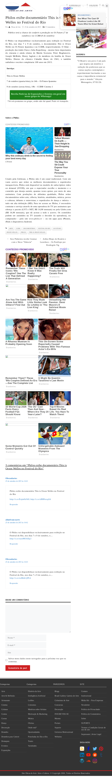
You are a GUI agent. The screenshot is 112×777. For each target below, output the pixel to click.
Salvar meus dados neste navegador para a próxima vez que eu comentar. (37, 660)
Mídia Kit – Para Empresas (92, 700)
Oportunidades (34, 732)
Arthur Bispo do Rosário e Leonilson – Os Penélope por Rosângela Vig (53, 242)
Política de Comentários (91, 714)
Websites (58, 737)
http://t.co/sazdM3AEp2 (20, 539)
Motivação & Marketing (37, 714)
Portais (57, 723)
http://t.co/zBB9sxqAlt (40, 499)
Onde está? (32, 728)
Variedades (32, 746)
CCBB (18, 228)
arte (11, 228)
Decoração (5, 728)
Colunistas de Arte (62, 700)
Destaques (5, 741)
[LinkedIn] (82, 756)
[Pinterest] (101, 750)
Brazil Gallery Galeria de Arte (67, 696)
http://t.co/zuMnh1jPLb (20, 578)
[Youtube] (88, 756)
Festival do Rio (44, 228)
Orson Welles (12, 232)
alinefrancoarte (12, 520)
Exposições (5, 750)
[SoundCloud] (88, 762)
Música (31, 719)
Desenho (4, 732)
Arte (3, 691)
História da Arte (34, 691)
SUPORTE (85, 723)
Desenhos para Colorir (10, 737)
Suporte (58, 728)
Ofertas (31, 723)
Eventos (4, 746)
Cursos (4, 719)
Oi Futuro (57, 228)
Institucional (86, 696)
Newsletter (85, 705)
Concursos (59, 705)
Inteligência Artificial (36, 696)
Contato (84, 691)
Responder (14, 504)
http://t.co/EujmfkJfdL (20, 499)
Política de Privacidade (90, 709)
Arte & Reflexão (8, 696)
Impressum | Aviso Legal (91, 734)
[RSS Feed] (82, 750)
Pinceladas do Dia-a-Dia (38, 737)
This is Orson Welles (37, 232)
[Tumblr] (101, 756)
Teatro (30, 741)
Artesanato (5, 700)
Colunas (4, 709)
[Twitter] (95, 750)
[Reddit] (95, 756)
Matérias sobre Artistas (37, 709)
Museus (58, 719)
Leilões (31, 700)
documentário (29, 228)
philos (23, 232)
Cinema (4, 705)
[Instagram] (95, 762)
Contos (4, 714)
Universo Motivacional (64, 732)
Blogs (57, 691)
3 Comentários (50, 27)
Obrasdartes (11, 478)
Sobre (83, 719)
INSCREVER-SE (62, 714)
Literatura (32, 705)
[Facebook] (88, 750)
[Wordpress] (82, 762)
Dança (3, 723)
